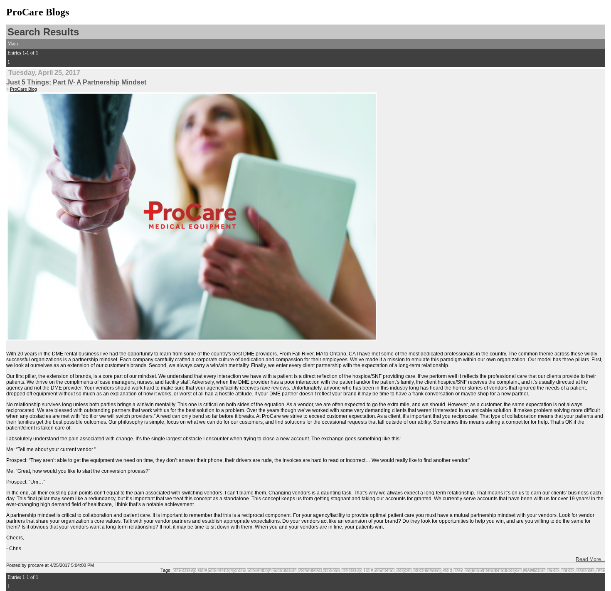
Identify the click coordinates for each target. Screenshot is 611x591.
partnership (184, 570)
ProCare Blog (23, 89)
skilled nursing (427, 570)
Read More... (590, 559)
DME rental (534, 570)
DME (202, 570)
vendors (331, 570)
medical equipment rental (272, 570)
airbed (553, 570)
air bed (567, 570)
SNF (447, 570)
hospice (403, 570)
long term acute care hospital (493, 570)
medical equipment (227, 570)
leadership (351, 570)
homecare (384, 570)
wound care (310, 570)
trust (600, 570)
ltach (458, 570)
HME (368, 570)
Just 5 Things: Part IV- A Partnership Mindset (76, 82)
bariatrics (585, 570)
